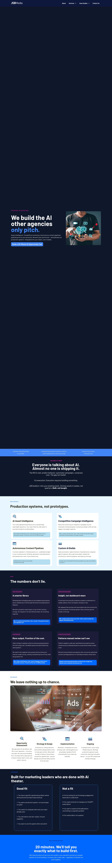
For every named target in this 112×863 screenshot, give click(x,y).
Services (71, 3)
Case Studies (83, 3)
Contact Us (96, 3)
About (64, 3)
